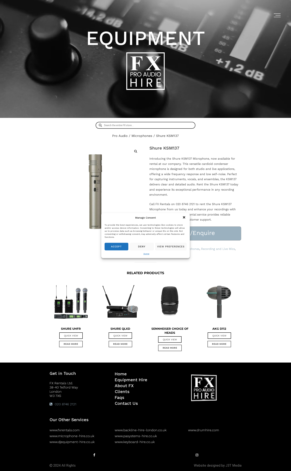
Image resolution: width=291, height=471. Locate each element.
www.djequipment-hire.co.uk (72, 442)
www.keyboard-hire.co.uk (135, 442)
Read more (71, 344)
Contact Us (126, 403)
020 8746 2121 (65, 404)
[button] (184, 218)
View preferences (171, 246)
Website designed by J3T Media (217, 465)
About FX (124, 385)
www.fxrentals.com (65, 430)
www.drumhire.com (203, 430)
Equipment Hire (131, 379)
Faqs (119, 397)
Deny (141, 246)
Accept (116, 246)
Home (146, 253)
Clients (122, 391)
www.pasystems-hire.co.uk (136, 436)
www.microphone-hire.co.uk (72, 436)
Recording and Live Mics (218, 249)
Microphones (142, 136)
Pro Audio (120, 136)
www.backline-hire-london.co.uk (141, 430)
